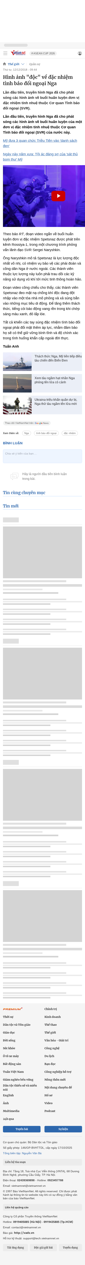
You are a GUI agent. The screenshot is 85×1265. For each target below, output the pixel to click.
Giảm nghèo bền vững (18, 1079)
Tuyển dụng (70, 1247)
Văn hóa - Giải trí (56, 1040)
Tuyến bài (22, 1129)
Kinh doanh (52, 1017)
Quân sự (34, 64)
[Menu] (5, 53)
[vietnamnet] (18, 55)
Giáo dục (9, 1032)
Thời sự (8, 1017)
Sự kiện (63, 1129)
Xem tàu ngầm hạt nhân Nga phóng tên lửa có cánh (55, 380)
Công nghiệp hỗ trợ (57, 1072)
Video (48, 1103)
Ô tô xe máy (11, 1056)
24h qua (8, 1119)
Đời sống (9, 1040)
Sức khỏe (9, 1048)
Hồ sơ (48, 1095)
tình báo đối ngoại (46, 433)
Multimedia (11, 1111)
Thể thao (50, 1024)
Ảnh (6, 1103)
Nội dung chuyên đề (58, 1087)
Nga (26, 433)
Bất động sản (12, 1064)
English (8, 1095)
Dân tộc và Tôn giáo (16, 1024)
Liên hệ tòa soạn (15, 1162)
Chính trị (50, 1009)
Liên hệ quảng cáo (16, 1207)
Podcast (49, 1111)
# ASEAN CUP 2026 (43, 53)
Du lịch (49, 1056)
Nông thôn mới (55, 1079)
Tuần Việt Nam (13, 1072)
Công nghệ (52, 1048)
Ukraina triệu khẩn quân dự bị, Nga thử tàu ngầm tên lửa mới (56, 401)
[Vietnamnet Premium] (13, 1011)
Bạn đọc (50, 1064)
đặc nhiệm (70, 433)
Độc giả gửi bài (43, 1247)
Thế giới (13, 64)
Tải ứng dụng (15, 1247)
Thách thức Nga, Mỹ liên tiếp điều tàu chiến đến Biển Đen (58, 358)
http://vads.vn (24, 1233)
